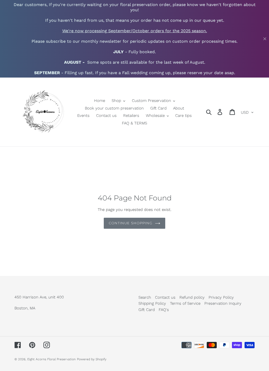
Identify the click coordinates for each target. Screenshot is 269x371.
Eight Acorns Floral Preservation (51, 359)
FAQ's (164, 309)
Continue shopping (130, 223)
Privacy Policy (221, 297)
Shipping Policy (152, 303)
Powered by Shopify (91, 359)
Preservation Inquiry (222, 303)
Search (144, 297)
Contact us (165, 297)
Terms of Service (185, 303)
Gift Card (146, 309)
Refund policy (192, 297)
